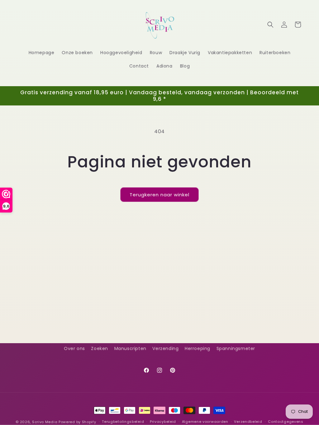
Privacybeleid (163, 421)
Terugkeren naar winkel (159, 194)
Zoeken (99, 348)
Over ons (74, 348)
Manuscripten (130, 348)
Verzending (165, 348)
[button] (270, 24)
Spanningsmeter (236, 348)
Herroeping (197, 348)
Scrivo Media (44, 421)
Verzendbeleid (248, 421)
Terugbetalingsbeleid (123, 421)
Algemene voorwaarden (205, 421)
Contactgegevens (285, 421)
